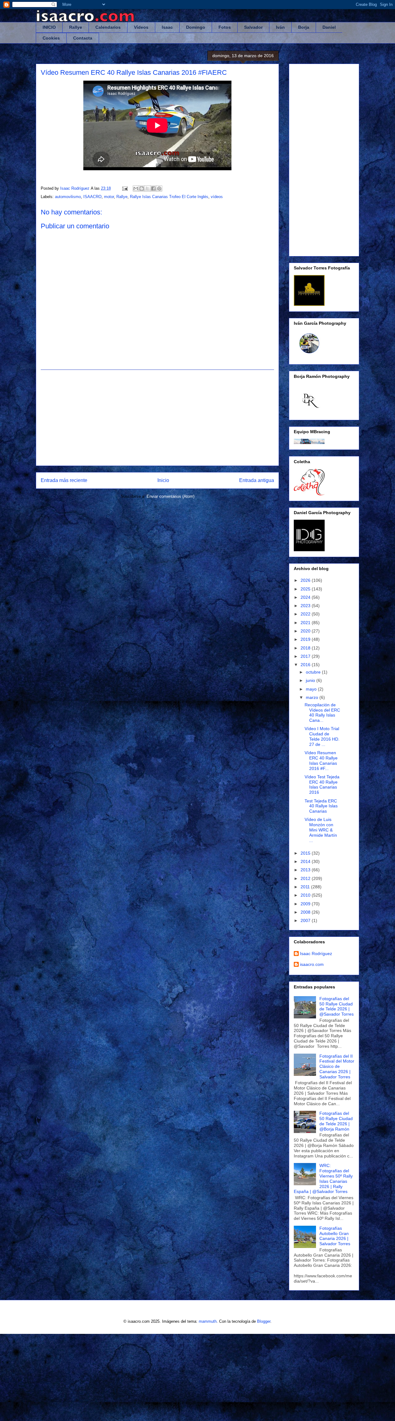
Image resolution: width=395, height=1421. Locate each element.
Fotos (224, 27)
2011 (306, 886)
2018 (306, 647)
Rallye (75, 27)
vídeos (217, 196)
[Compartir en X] (147, 188)
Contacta (82, 38)
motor (109, 196)
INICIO (49, 27)
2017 (306, 656)
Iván (280, 27)
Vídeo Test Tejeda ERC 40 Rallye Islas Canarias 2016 (322, 784)
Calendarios (108, 27)
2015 (306, 853)
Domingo (195, 27)
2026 (306, 580)
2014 (306, 861)
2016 (306, 664)
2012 (306, 878)
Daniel (329, 27)
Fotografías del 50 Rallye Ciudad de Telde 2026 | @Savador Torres (336, 1006)
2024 (306, 597)
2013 (306, 869)
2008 (306, 912)
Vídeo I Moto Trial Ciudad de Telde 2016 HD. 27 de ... (322, 736)
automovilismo (68, 196)
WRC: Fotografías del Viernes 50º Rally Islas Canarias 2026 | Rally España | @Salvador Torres (323, 1178)
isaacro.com (312, 964)
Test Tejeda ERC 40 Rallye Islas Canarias (321, 806)
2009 (306, 903)
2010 (306, 895)
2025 (306, 588)
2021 (306, 622)
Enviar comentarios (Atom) (170, 496)
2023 (306, 605)
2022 (306, 613)
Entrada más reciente (64, 480)
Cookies (51, 38)
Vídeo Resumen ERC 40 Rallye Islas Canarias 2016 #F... (321, 760)
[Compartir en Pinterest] (159, 188)
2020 (306, 630)
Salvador (253, 27)
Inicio (163, 480)
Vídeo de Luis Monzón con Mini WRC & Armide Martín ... (321, 830)
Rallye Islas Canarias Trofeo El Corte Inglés (169, 196)
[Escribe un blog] (142, 188)
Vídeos (141, 27)
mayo (312, 689)
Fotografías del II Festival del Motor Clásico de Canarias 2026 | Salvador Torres (336, 1066)
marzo (312, 697)
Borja (303, 27)
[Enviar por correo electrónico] (136, 188)
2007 (306, 920)
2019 (306, 639)
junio (311, 680)
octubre (314, 672)
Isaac (167, 27)
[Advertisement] (157, 417)
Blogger (263, 1321)
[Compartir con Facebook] (153, 188)
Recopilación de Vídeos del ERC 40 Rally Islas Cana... (322, 712)
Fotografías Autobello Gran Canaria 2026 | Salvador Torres (334, 1236)
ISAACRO (92, 196)
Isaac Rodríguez (316, 953)
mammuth (208, 1321)
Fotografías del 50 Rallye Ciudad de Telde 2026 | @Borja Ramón (336, 1121)
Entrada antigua (256, 480)
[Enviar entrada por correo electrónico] (124, 188)
